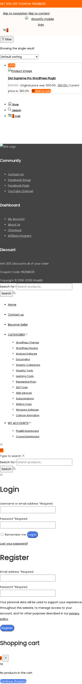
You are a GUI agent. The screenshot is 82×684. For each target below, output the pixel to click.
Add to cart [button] (43, 91)
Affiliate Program (19, 236)
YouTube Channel (20, 191)
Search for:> (8, 287)
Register (7, 628)
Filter (8, 39)
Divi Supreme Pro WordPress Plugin (32, 78)
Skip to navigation (15, 13)
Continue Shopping (13, 681)
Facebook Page (18, 186)
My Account (16, 219)
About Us (14, 225)
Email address (16, 572)
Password (13, 519)
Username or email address (26, 504)
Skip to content (39, 13)
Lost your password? (14, 544)
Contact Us (16, 174)
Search (6, 293)
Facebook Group (19, 180)
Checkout (15, 230)
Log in (32, 535)
